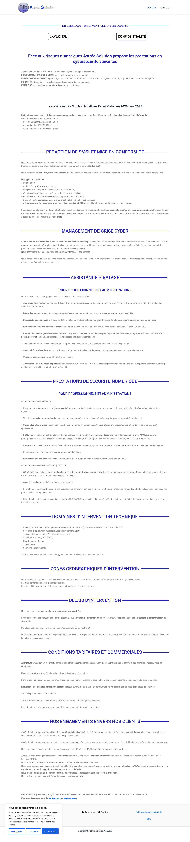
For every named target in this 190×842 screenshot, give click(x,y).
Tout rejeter (33, 831)
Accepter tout (50, 831)
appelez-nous (70, 798)
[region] (33, 820)
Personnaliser (17, 831)
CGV (149, 819)
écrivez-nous (55, 798)
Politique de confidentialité (149, 812)
